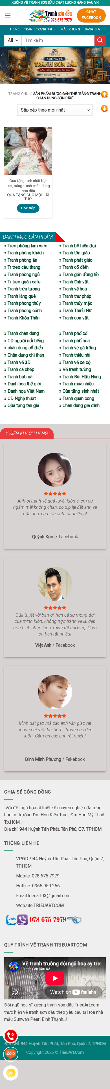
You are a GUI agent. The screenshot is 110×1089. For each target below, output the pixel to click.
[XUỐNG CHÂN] (104, 108)
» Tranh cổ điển (74, 267)
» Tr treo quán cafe (22, 282)
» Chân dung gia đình (79, 405)
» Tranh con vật (74, 318)
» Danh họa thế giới (22, 383)
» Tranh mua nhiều (76, 383)
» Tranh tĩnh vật (74, 282)
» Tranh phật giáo (76, 260)
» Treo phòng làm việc (25, 245)
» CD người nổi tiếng (24, 340)
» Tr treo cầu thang (22, 267)
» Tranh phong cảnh (23, 310)
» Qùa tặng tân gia (21, 405)
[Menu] (7, 15)
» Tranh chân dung (21, 333)
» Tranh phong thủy (22, 303)
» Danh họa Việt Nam (24, 391)
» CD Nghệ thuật (20, 398)
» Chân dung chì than (24, 355)
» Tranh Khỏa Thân (21, 318)
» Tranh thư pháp (75, 296)
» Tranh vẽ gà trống (77, 347)
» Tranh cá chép (19, 369)
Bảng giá (92, 29)
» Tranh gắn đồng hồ (79, 274)
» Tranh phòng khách (24, 252)
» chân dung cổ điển (23, 347)
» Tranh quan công (76, 398)
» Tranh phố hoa (74, 340)
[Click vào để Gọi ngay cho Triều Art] (55, 918)
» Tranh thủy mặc (75, 303)
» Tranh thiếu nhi (74, 355)
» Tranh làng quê (20, 296)
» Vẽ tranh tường (75, 369)
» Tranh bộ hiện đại (77, 245)
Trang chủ (18, 94)
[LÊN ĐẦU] (104, 94)
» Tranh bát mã (18, 376)
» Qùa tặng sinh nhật (79, 391)
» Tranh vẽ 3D (17, 362)
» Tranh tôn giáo (74, 252)
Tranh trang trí (38, 29)
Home (14, 29)
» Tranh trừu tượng (22, 289)
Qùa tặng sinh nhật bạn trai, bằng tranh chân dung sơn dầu (28, 185)
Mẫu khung (70, 29)
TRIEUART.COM (49, 905)
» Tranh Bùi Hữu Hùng (80, 376)
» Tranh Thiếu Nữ (75, 310)
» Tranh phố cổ (73, 333)
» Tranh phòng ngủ (22, 274)
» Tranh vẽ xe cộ (75, 362)
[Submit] (100, 40)
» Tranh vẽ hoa (73, 289)
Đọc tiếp (28, 208)
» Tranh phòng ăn (20, 260)
